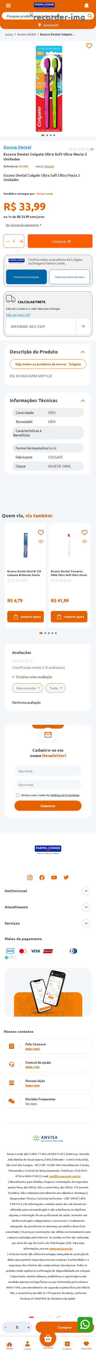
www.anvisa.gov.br (61, 1248)
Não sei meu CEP (18, 314)
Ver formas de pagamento (22, 225)
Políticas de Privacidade (65, 795)
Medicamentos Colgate (26, 277)
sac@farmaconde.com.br (65, 1176)
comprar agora (31, 616)
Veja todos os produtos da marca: (48, 364)
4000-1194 (32, 1067)
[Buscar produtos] (90, 15)
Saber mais (32, 1048)
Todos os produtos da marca (69, 277)
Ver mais (31, 1103)
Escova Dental (26, 34)
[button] (57, 17)
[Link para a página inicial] (9, 34)
